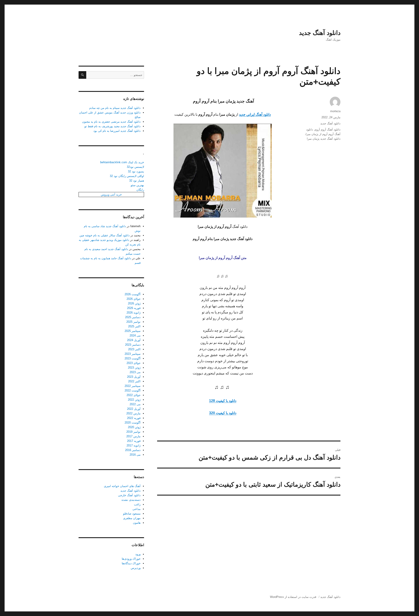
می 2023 (135, 372)
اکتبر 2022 (134, 381)
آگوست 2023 (133, 358)
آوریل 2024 (134, 340)
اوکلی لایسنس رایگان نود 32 (127, 176)
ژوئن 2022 (134, 399)
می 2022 (135, 404)
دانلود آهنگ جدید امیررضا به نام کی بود (117, 130)
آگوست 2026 (133, 294)
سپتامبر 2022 (133, 386)
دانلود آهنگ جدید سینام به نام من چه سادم (115, 108)
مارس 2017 (133, 436)
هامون (137, 522)
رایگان (140, 189)
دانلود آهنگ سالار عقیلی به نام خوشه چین (104, 235)
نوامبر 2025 (133, 321)
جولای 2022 (134, 395)
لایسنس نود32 (135, 166)
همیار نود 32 (136, 180)
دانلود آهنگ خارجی (129, 495)
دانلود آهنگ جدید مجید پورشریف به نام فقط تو (112, 126)
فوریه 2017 (134, 441)
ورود (138, 554)
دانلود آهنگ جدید (319, 32)
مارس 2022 (133, 413)
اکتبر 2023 (134, 349)
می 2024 (135, 335)
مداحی (136, 509)
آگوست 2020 (133, 422)
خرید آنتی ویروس (111, 194)
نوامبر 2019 (133, 431)
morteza (335, 111)
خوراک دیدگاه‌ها (131, 563)
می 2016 (135, 454)
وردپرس (136, 568)
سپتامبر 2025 (133, 331)
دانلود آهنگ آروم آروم (327, 129)
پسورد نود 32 (136, 171)
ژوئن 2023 (134, 367)
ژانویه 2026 (134, 312)
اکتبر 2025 (134, 326)
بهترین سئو (137, 185)
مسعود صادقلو (132, 513)
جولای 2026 (134, 298)
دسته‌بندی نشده (131, 499)
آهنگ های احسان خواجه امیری (122, 486)
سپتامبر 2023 (133, 353)
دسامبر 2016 (133, 450)
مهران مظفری (132, 518)
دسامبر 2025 (133, 317)
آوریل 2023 (134, 376)
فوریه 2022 (134, 418)
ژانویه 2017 (134, 445)
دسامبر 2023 (133, 344)
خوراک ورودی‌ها (131, 558)
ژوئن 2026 (134, 303)
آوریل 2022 (134, 408)
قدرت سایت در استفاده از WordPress (293, 597)
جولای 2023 (134, 363)
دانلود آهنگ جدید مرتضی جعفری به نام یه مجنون (111, 121)
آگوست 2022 (133, 390)
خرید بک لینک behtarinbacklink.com (122, 162)
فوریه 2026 (134, 308)
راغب (137, 504)
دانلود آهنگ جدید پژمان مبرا (323, 138)
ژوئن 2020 (134, 427)
